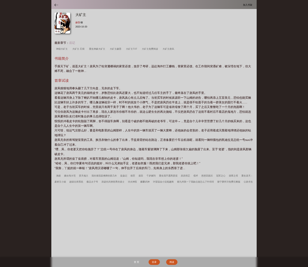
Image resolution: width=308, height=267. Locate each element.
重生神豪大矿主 (97, 49)
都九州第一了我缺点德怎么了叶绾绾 (195, 181)
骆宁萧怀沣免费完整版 (228, 181)
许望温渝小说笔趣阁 (163, 181)
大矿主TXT (132, 49)
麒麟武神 (145, 181)
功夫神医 (132, 181)
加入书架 (248, 5)
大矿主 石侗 (79, 49)
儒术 (195, 175)
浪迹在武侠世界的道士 (112, 181)
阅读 (172, 262)
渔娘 (58, 175)
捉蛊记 (123, 175)
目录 (154, 262)
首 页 (136, 262)
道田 (140, 175)
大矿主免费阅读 (150, 49)
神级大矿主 (62, 49)
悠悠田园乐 (207, 175)
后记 (72, 42)
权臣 (133, 175)
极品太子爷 (92, 181)
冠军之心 (220, 175)
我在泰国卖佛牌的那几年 (104, 175)
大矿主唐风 (169, 49)
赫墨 (77, 22)
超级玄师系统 (76, 181)
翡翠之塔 (233, 175)
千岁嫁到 (151, 175)
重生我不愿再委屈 (168, 175)
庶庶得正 (185, 175)
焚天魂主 (83, 175)
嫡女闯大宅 (70, 175)
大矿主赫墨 (116, 49)
